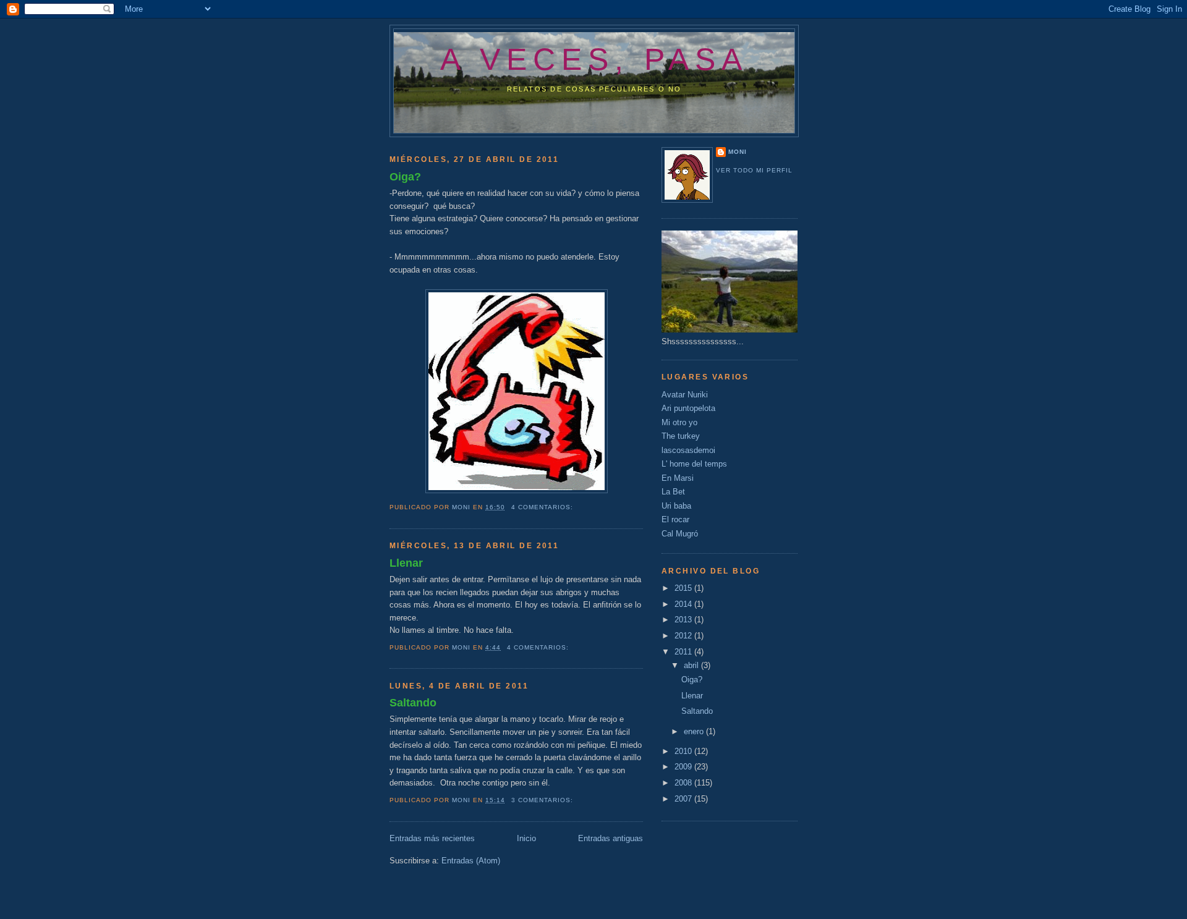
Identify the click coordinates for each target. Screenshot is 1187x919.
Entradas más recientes (432, 838)
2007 (684, 798)
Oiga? (405, 177)
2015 (684, 588)
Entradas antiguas (610, 838)
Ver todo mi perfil (754, 170)
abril (692, 665)
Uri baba (676, 505)
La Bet (673, 491)
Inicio (526, 838)
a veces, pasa (594, 59)
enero (695, 731)
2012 (684, 635)
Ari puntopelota (688, 408)
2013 (684, 619)
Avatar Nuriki (685, 394)
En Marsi (678, 478)
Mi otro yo (679, 422)
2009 (684, 766)
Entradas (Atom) (470, 860)
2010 (684, 751)
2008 (684, 782)
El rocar (675, 519)
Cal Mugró (680, 533)
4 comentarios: (543, 507)
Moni (737, 151)
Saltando (412, 703)
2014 (684, 604)
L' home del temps (694, 463)
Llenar (406, 563)
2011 (684, 651)
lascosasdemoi (688, 450)
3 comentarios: (543, 800)
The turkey (681, 436)
